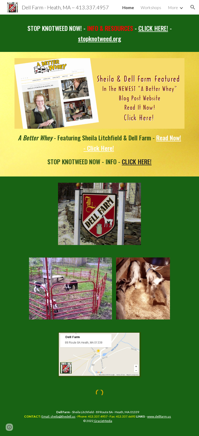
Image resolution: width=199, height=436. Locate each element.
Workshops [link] (151, 7)
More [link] (173, 7)
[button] (193, 7)
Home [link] (128, 7)
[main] (99, 33)
